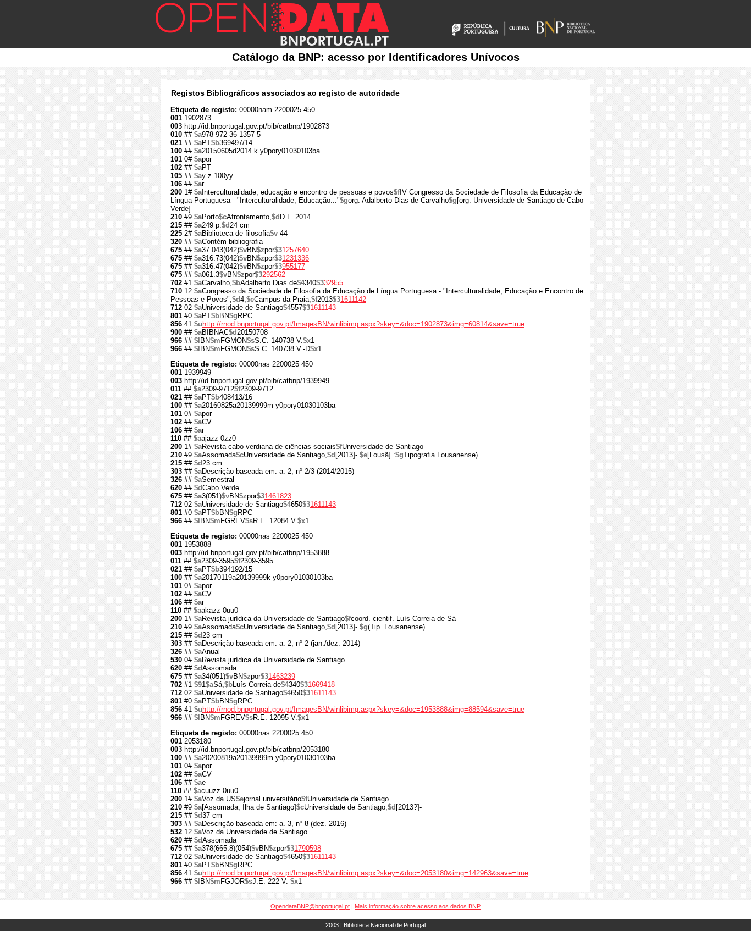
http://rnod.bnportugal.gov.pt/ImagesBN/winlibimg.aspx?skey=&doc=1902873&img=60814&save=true (363, 324)
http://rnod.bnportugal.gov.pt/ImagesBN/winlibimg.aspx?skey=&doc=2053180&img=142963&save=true (365, 873)
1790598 (307, 848)
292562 (273, 274)
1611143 (323, 307)
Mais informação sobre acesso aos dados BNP (418, 906)
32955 (333, 283)
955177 (293, 266)
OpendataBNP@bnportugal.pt (310, 906)
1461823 (277, 496)
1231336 (295, 258)
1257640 (295, 250)
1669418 (321, 684)
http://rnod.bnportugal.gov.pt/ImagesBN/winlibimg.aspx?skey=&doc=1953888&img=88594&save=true (363, 709)
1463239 (281, 676)
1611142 (353, 299)
